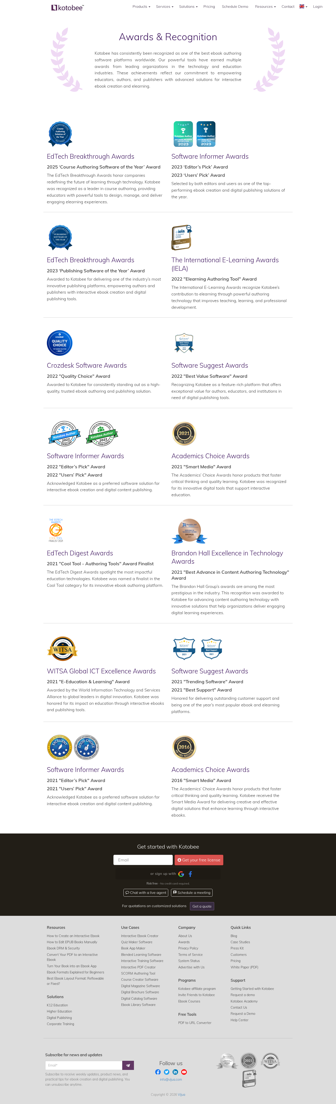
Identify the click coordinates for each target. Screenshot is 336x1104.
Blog (234, 936)
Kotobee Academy (244, 1001)
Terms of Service (190, 955)
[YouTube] (184, 1071)
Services (163, 6)
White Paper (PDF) (244, 967)
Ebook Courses (189, 1001)
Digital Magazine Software (140, 986)
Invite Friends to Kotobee (196, 995)
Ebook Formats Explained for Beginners (75, 972)
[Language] (303, 6)
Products (140, 6)
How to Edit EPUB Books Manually (72, 942)
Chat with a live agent (147, 892)
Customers (239, 955)
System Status (189, 961)
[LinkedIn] (175, 1071)
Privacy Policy (188, 948)
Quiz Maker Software (136, 942)
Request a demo (243, 995)
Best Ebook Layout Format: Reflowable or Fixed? (75, 981)
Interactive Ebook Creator (139, 936)
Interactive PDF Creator (138, 967)
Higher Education (59, 1011)
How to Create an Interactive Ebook (73, 936)
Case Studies (240, 942)
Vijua (181, 1095)
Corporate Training (60, 1024)
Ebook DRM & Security (63, 948)
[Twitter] (167, 1071)
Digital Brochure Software (140, 992)
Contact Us (239, 1007)
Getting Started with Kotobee (252, 989)
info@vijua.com (171, 1079)
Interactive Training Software (142, 961)
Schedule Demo (235, 6)
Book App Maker (133, 948)
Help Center (239, 1020)
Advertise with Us (191, 967)
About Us (185, 936)
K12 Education (57, 1005)
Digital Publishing (59, 1018)
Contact (288, 6)
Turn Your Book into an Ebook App (71, 966)
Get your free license (201, 860)
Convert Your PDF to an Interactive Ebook (72, 957)
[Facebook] (190, 873)
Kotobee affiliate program (197, 989)
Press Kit (237, 948)
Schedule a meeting (194, 892)
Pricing (209, 6)
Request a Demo (243, 1014)
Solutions (187, 6)
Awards (184, 942)
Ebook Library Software (138, 1005)
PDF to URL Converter (194, 1023)
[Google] (181, 873)
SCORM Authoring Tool (138, 973)
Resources (264, 6)
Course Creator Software (139, 980)
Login (318, 6)
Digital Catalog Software (139, 999)
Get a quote (202, 906)
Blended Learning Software (141, 955)
